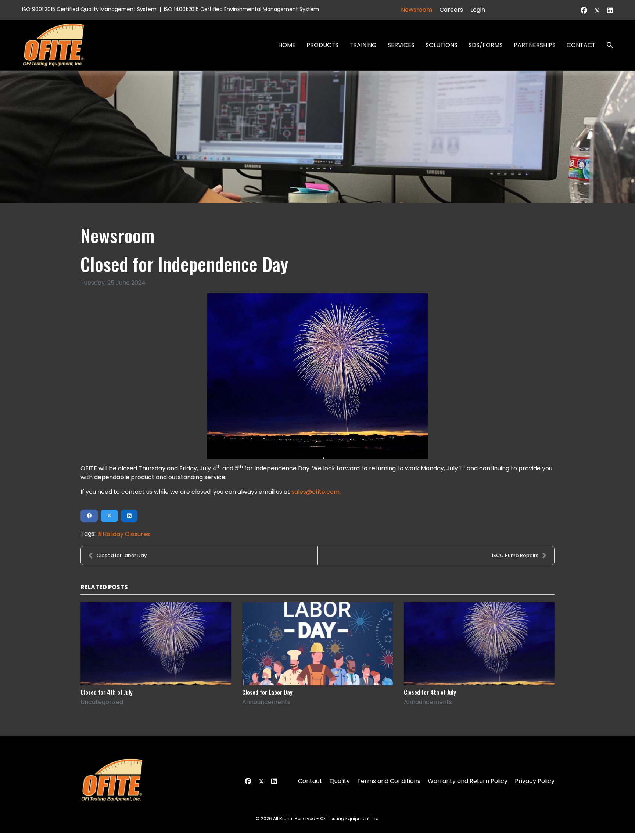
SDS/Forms (486, 45)
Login (477, 10)
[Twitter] (597, 10)
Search (606, 45)
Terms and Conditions (388, 781)
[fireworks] (317, 376)
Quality (340, 781)
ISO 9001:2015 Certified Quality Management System (89, 9)
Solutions (442, 45)
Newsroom (416, 10)
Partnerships (535, 45)
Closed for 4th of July (106, 692)
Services (401, 45)
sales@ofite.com (315, 492)
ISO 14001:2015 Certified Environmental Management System (241, 9)
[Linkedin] (610, 10)
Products (322, 45)
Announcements (266, 702)
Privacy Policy (535, 781)
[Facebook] (584, 10)
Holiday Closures (126, 534)
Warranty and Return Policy (467, 781)
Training (363, 45)
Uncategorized (101, 702)
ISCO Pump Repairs (515, 555)
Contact (581, 45)
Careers (451, 10)
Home (286, 45)
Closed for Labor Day (122, 555)
